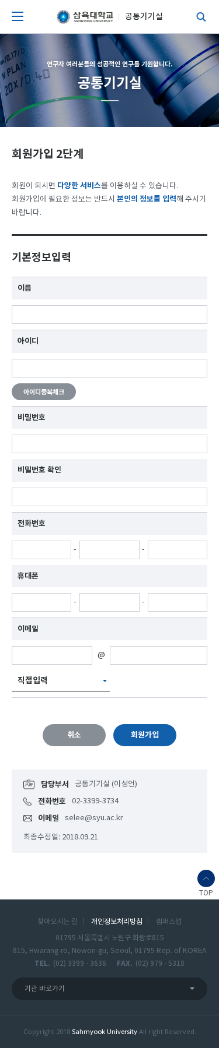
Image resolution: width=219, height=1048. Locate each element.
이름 (25, 288)
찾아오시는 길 (57, 922)
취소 (74, 735)
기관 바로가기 (45, 989)
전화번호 (32, 523)
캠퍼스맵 (169, 922)
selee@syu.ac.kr (94, 818)
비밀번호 (32, 417)
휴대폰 (28, 576)
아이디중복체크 (43, 392)
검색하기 (198, 17)
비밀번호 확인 (39, 470)
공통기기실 (144, 17)
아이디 (28, 341)
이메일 (28, 629)
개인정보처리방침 (116, 922)
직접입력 (33, 681)
